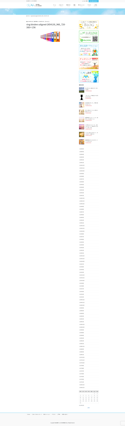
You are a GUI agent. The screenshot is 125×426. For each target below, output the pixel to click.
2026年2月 (81, 159)
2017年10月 (81, 362)
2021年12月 (81, 275)
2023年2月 (81, 250)
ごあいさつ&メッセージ (37, 414)
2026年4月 (81, 154)
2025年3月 (81, 190)
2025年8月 (81, 176)
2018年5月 (81, 352)
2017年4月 (81, 379)
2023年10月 (81, 231)
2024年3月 (81, 220)
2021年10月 (81, 280)
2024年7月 (81, 212)
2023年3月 (81, 247)
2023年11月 (81, 228)
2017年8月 (81, 368)
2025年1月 (81, 195)
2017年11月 (81, 360)
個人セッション (47, 414)
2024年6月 (81, 214)
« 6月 (88, 407)
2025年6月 (81, 181)
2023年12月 (81, 225)
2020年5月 (81, 310)
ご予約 (58, 414)
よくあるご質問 (85, 1)
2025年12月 (81, 165)
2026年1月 (81, 162)
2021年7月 (81, 288)
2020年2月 (81, 319)
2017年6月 (81, 373)
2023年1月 (81, 253)
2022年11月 (81, 258)
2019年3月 (81, 338)
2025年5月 (81, 184)
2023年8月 (81, 234)
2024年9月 (81, 206)
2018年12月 (81, 346)
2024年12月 (81, 198)
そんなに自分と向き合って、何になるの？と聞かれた (91, 133)
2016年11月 (81, 387)
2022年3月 (81, 272)
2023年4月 (81, 245)
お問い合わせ (94, 1)
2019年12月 (81, 324)
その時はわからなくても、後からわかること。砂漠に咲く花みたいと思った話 (91, 126)
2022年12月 (81, 255)
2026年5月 (81, 151)
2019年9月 (81, 330)
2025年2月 (81, 192)
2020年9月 (81, 308)
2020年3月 (81, 316)
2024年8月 (81, 209)
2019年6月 (81, 335)
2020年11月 (81, 302)
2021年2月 (81, 294)
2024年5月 (81, 217)
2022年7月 (81, 264)
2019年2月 (81, 340)
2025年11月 (81, 168)
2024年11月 (81, 201)
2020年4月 (81, 313)
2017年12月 (81, 357)
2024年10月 (81, 203)
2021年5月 (81, 291)
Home (28, 414)
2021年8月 (81, 286)
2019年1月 (81, 343)
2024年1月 (81, 223)
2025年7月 (81, 179)
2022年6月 (81, 266)
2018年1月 (81, 354)
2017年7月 (81, 371)
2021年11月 (81, 277)
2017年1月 (81, 382)
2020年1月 (81, 321)
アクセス (53, 414)
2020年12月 (81, 299)
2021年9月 (81, 283)
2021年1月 (81, 297)
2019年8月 (81, 332)
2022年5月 (81, 269)
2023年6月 (81, 239)
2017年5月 (81, 376)
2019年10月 (81, 327)
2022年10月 (81, 261)
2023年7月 (81, 236)
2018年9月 (81, 349)
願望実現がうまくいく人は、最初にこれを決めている (91, 118)
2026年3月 (81, 157)
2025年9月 (81, 173)
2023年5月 (81, 242)
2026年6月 (81, 149)
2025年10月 (81, 170)
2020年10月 (81, 305)
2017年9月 (81, 365)
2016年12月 (81, 384)
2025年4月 (81, 187)
